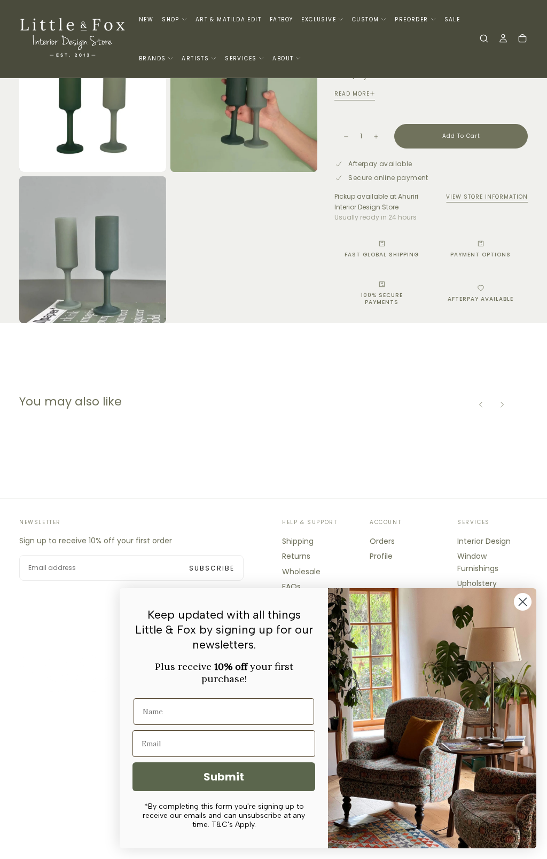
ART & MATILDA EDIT (228, 19)
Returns (296, 556)
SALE (452, 19)
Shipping (298, 541)
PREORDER (411, 19)
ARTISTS (195, 58)
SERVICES (240, 58)
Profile (381, 556)
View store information (487, 197)
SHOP (170, 19)
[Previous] (480, 404)
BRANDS (152, 58)
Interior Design (484, 541)
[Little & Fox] (72, 674)
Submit (224, 776)
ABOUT (282, 58)
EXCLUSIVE (318, 19)
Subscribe (212, 568)
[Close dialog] (522, 601)
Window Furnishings (477, 562)
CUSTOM (365, 19)
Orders (382, 541)
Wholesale (301, 571)
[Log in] (503, 39)
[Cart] (522, 39)
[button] (484, 39)
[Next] (502, 404)
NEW (146, 19)
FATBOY (281, 19)
